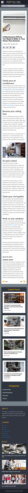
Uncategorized (6, 435)
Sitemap (21, 490)
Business (5, 398)
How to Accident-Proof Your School (9, 486)
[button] (2, 2)
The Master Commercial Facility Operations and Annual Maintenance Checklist (13, 306)
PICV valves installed (9, 105)
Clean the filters (15, 89)
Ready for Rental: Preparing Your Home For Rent (11, 471)
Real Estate (5, 395)
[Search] (26, 6)
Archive (5, 425)
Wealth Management (7, 392)
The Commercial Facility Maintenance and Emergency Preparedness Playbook (14, 330)
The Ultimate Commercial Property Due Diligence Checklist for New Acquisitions (13, 375)
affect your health (13, 225)
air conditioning (6, 89)
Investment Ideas (7, 389)
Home (5, 429)
